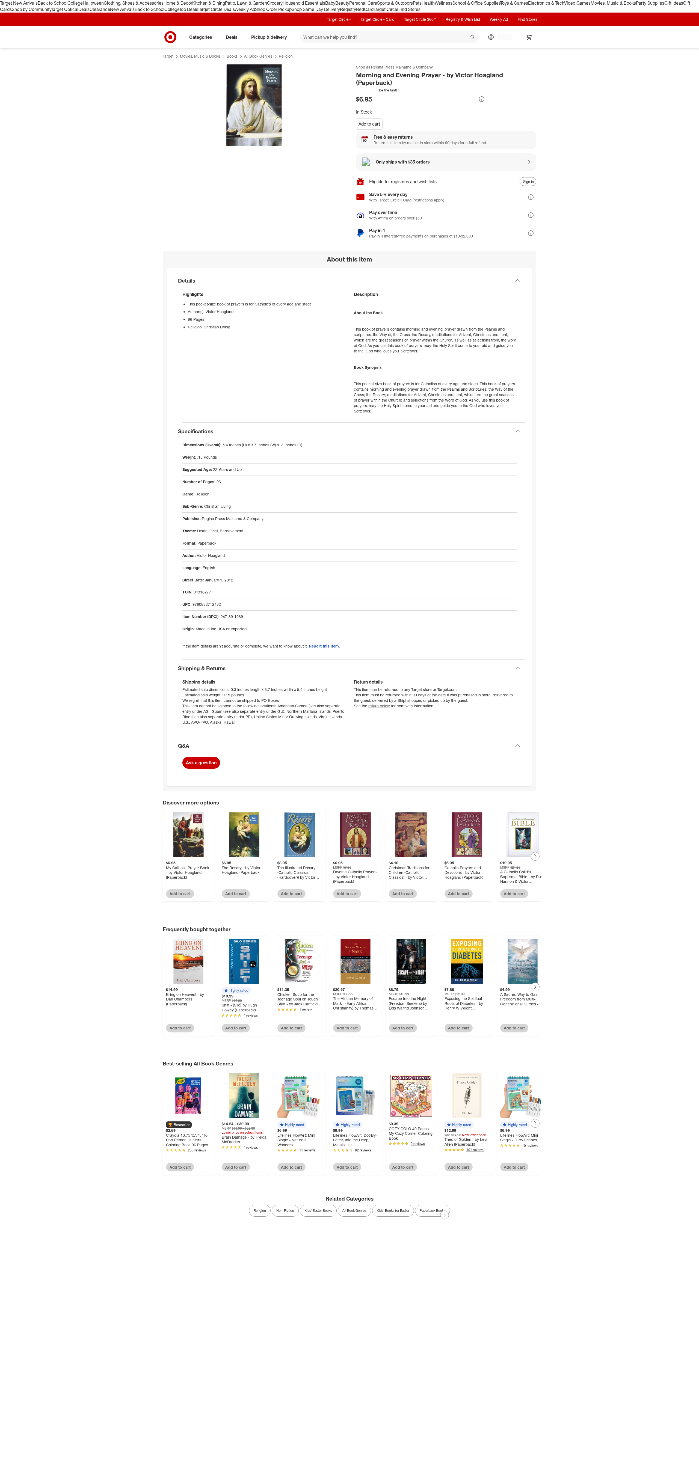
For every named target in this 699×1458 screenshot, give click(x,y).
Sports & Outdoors (395, 3)
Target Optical (64, 9)
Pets (417, 3)
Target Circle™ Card (377, 19)
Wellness (443, 3)
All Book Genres (258, 56)
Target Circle (386, 9)
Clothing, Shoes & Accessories (134, 3)
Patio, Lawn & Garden (246, 3)
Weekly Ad (245, 9)
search (473, 37)
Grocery (275, 3)
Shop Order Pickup (273, 9)
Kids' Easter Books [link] (318, 1210)
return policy (379, 705)
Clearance (100, 9)
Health (428, 3)
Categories (200, 37)
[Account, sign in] (502, 37)
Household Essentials (304, 3)
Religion (286, 56)
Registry (348, 9)
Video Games (577, 3)
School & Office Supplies (476, 3)
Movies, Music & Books (613, 3)
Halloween (93, 3)
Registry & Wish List (463, 19)
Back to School (52, 3)
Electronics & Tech (546, 3)
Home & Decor (178, 3)
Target (168, 56)
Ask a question (201, 762)
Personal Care (363, 3)
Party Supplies (650, 3)
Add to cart (369, 124)
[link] (378, 90)
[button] (378, 90)
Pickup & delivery (269, 37)
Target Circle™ (339, 19)
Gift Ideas (673, 3)
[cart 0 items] (529, 37)
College (75, 3)
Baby (330, 3)
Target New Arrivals (19, 3)
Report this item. (324, 646)
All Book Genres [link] (354, 1210)
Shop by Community (31, 9)
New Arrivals (122, 9)
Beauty (342, 3)
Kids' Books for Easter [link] (393, 1210)
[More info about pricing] (481, 99)
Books (232, 56)
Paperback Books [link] (432, 1210)
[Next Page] (535, 856)
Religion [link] (260, 1210)
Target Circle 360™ (420, 19)
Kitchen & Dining (208, 3)
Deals (84, 9)
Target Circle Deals (216, 9)
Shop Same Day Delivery (316, 9)
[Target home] (170, 37)
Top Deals (188, 9)
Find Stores (409, 9)
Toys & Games (514, 3)
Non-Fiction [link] (285, 1210)
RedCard (365, 9)
